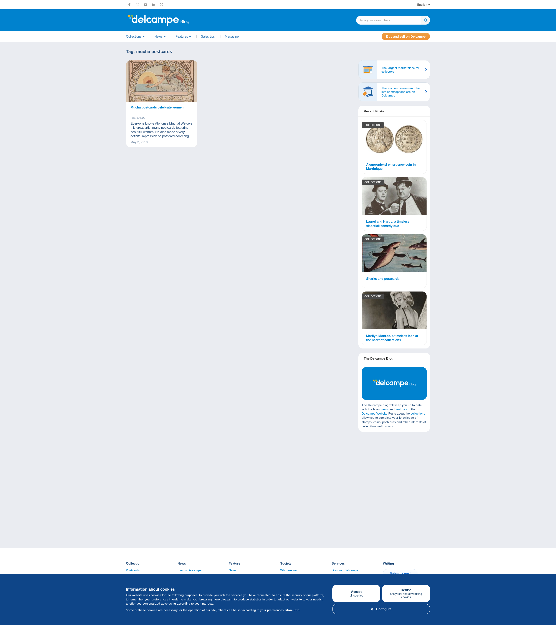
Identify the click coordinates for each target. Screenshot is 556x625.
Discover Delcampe (345, 570)
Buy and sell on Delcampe (405, 36)
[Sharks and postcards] (394, 253)
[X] (161, 4)
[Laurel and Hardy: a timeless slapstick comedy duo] (394, 197)
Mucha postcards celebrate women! (158, 107)
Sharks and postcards (382, 278)
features (401, 409)
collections (418, 413)
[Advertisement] (394, 466)
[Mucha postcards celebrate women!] (161, 81)
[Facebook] (129, 4)
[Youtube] (145, 4)
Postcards (138, 118)
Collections (372, 125)
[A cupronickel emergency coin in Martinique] (394, 139)
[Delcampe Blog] (168, 20)
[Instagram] (137, 4)
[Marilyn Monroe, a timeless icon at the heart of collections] (394, 311)
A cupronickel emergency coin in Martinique (391, 167)
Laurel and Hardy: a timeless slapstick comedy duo (387, 224)
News (232, 570)
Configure (383, 609)
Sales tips (208, 36)
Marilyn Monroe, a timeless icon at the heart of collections (392, 338)
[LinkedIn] (153, 4)
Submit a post (400, 573)
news (385, 409)
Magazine (232, 36)
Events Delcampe (189, 570)
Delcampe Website (374, 413)
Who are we (288, 570)
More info (292, 610)
